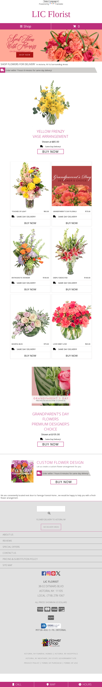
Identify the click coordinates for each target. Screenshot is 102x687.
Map (52, 684)
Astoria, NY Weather (36, 658)
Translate (59, 4)
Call (17, 684)
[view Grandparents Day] (51, 61)
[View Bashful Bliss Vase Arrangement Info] (30, 318)
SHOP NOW (24, 55)
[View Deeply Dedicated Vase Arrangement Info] (72, 252)
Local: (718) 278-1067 (51, 595)
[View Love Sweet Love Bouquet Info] (72, 318)
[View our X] (58, 574)
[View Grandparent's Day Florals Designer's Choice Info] (72, 186)
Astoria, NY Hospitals (66, 653)
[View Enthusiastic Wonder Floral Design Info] (30, 252)
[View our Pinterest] (53, 574)
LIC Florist (51, 14)
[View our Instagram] (48, 574)
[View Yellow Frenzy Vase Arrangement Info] (51, 103)
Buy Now (50, 151)
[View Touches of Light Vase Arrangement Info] (30, 186)
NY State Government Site (62, 658)
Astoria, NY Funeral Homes (38, 653)
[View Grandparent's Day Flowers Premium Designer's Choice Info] (51, 386)
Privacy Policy (31, 663)
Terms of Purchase (52, 663)
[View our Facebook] (44, 574)
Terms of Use (71, 663)
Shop (27, 26)
